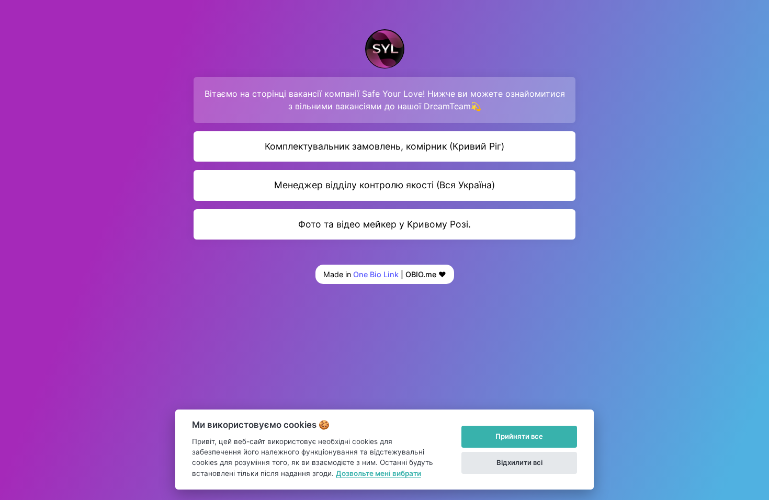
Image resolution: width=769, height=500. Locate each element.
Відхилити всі (519, 462)
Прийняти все (519, 436)
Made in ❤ (384, 274)
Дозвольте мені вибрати (378, 473)
